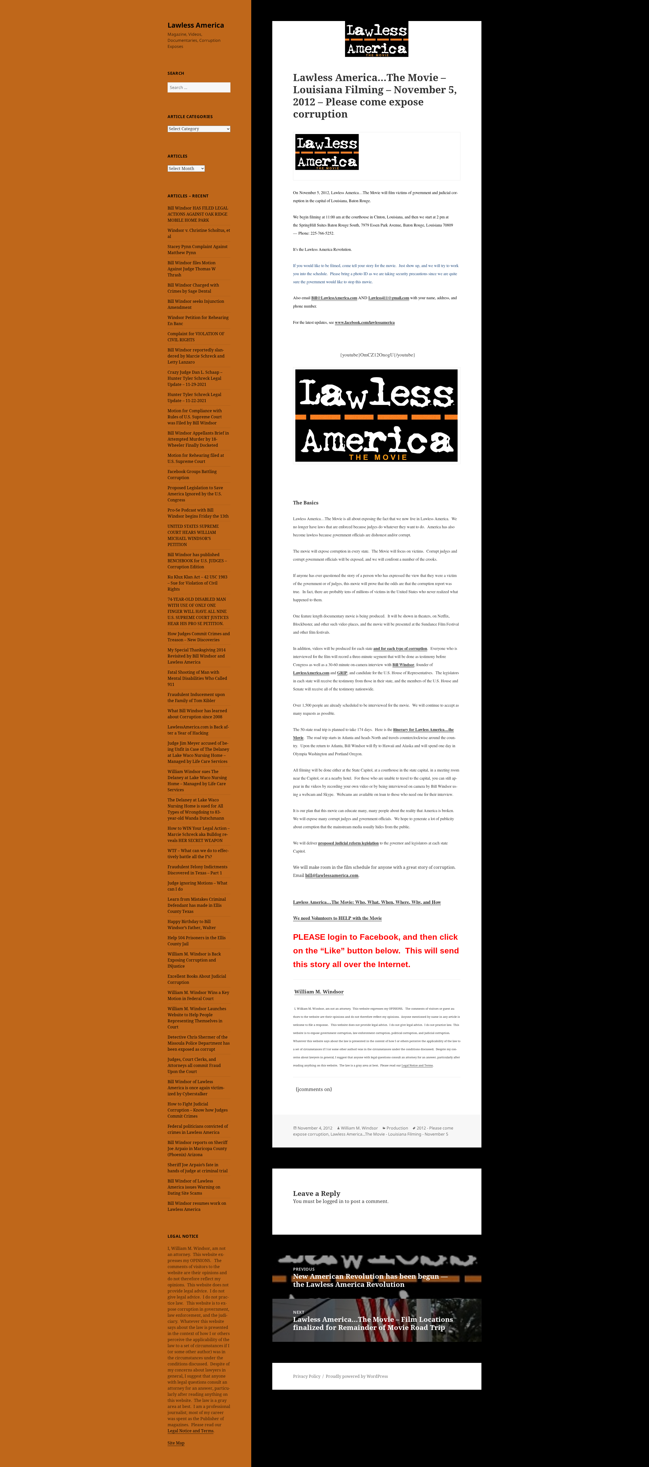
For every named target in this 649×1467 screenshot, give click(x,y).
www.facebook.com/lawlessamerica (365, 322)
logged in (333, 1201)
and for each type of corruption (400, 648)
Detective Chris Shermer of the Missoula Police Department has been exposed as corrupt (199, 1043)
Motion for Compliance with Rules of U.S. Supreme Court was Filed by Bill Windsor (195, 417)
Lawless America (196, 25)
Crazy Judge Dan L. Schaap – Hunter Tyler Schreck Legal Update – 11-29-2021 (195, 378)
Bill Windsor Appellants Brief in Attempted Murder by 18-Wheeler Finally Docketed (198, 439)
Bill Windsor (403, 664)
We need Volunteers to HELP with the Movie (337, 917)
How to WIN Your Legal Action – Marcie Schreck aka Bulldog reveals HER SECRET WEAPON (199, 834)
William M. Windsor (319, 991)
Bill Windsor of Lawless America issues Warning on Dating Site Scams (194, 1187)
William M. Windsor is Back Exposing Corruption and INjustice (194, 960)
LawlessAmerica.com (311, 672)
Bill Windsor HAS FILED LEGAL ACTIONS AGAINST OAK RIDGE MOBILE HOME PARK (198, 214)
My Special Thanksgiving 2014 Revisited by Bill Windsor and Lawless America (197, 656)
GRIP (342, 672)
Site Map (176, 1443)
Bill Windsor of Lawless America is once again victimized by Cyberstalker (196, 1088)
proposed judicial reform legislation (348, 843)
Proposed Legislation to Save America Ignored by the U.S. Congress (195, 494)
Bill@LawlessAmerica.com (334, 297)
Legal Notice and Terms (190, 1431)
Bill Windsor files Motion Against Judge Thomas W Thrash (192, 269)
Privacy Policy (306, 1376)
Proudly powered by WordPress (357, 1376)
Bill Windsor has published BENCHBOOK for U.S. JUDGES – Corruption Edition (197, 561)
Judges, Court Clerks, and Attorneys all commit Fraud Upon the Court (194, 1065)
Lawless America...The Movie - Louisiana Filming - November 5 (389, 1134)
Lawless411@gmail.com (388, 297)
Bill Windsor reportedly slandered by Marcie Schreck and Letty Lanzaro (196, 356)
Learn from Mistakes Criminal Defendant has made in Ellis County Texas (197, 905)
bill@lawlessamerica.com (331, 875)
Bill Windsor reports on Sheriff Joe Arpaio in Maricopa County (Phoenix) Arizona (197, 1148)
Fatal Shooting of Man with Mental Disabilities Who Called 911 (197, 678)
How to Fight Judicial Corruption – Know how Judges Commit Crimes (198, 1110)
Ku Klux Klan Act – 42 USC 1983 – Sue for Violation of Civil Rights (197, 583)
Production (397, 1128)
